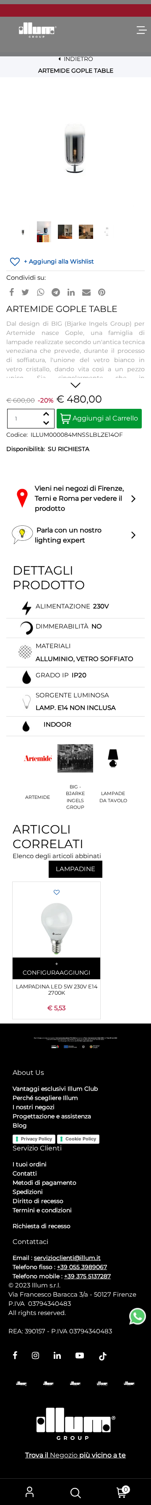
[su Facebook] (11, 292)
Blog (20, 1125)
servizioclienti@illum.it (67, 1258)
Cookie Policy (80, 1139)
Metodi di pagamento (44, 1182)
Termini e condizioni (42, 1210)
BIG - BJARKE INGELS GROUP (75, 797)
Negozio (64, 1455)
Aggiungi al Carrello (104, 418)
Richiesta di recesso (41, 1226)
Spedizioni (28, 1192)
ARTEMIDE (37, 797)
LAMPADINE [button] (75, 869)
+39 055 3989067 (82, 1267)
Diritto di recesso (38, 1201)
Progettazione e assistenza (52, 1116)
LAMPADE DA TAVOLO (113, 797)
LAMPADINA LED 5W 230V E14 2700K (56, 989)
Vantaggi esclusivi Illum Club (55, 1088)
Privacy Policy (36, 1139)
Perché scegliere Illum (45, 1098)
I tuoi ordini (30, 1164)
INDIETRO (77, 59)
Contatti (25, 1173)
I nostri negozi (34, 1107)
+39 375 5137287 (87, 1276)
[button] (75, 148)
